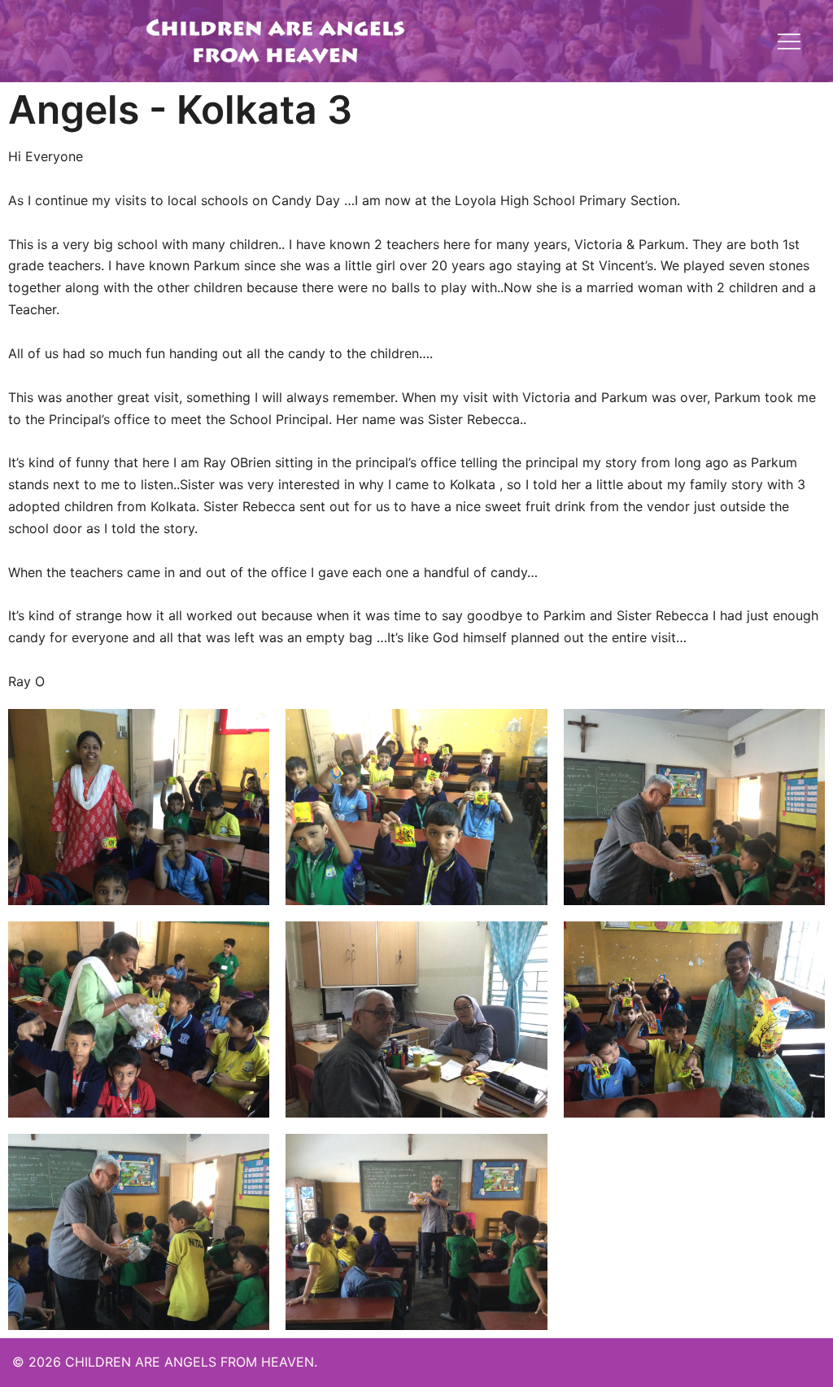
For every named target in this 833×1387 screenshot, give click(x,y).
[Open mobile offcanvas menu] (789, 40)
